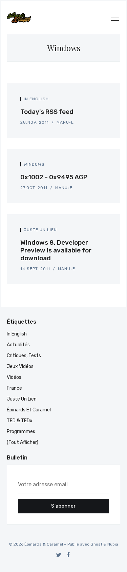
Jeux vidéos (20, 366)
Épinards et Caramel (29, 410)
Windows (34, 164)
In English (36, 99)
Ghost (96, 544)
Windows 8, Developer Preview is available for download (55, 250)
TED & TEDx (20, 421)
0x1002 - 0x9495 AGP (53, 177)
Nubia (112, 544)
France (14, 388)
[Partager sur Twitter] (97, 101)
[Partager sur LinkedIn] (104, 101)
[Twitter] (59, 554)
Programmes (21, 431)
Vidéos (14, 377)
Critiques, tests (24, 356)
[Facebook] (68, 554)
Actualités (18, 345)
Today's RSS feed (46, 112)
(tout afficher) (22, 442)
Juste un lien (40, 229)
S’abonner (63, 506)
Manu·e (65, 122)
